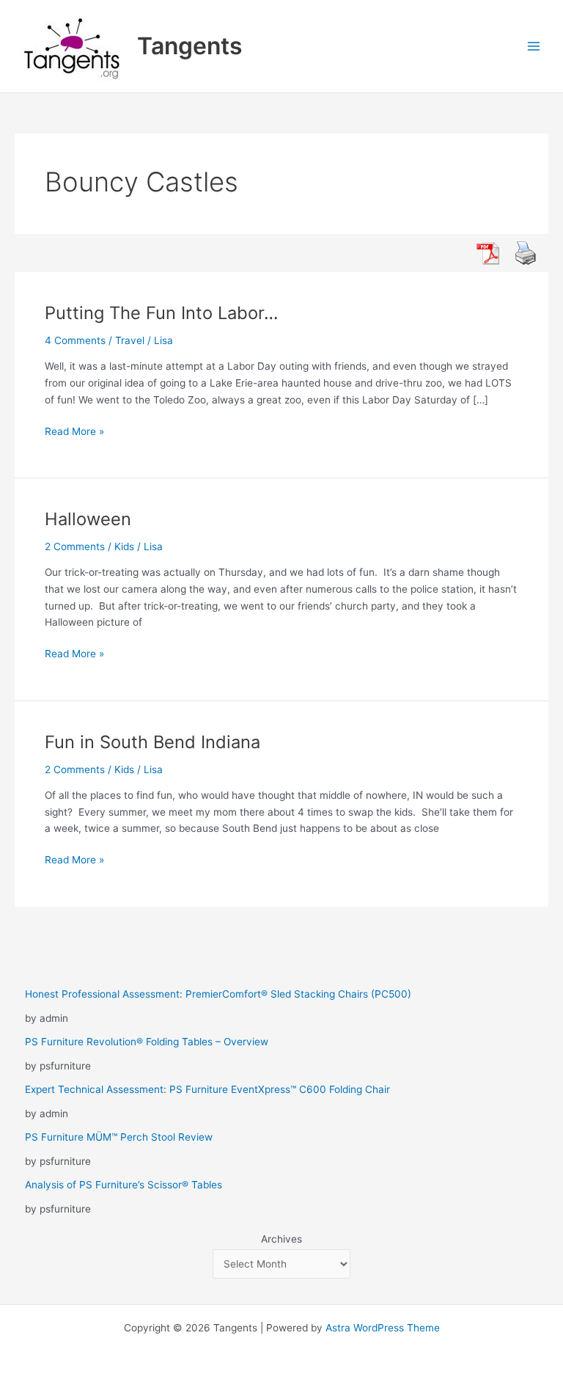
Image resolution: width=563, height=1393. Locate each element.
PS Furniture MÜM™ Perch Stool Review (119, 1137)
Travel (129, 340)
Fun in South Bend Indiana (152, 742)
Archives (281, 1239)
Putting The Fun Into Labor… (161, 312)
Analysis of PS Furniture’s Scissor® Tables (123, 1185)
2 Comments (75, 546)
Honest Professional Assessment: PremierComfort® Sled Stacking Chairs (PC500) (218, 994)
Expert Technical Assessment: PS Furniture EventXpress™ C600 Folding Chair (207, 1089)
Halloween (88, 519)
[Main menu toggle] (534, 47)
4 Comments (75, 340)
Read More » (74, 432)
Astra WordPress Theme (382, 1328)
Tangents (190, 46)
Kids (124, 546)
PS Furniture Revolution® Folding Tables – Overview (146, 1042)
